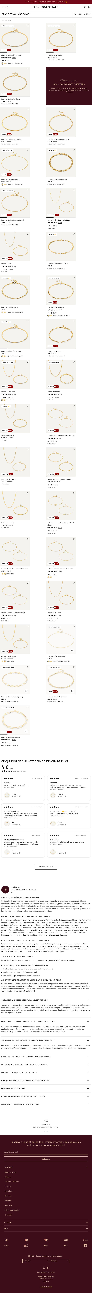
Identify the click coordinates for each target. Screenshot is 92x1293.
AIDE (6, 1228)
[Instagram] (44, 1268)
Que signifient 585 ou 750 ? (13, 1088)
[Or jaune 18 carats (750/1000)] (5, 64)
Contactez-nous (46, 1286)
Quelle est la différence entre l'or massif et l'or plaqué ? (27, 1021)
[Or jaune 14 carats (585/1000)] (2, 64)
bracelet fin (36, 975)
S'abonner (46, 1159)
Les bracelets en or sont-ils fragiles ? (19, 1072)
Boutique (8, 1167)
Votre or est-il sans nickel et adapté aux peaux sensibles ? (28, 1040)
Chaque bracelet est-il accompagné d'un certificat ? (25, 1080)
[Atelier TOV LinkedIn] (23, 892)
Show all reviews (46, 867)
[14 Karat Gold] (2, 400)
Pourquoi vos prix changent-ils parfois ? (20, 1104)
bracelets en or (62, 988)
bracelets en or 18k (21, 988)
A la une (8, 1222)
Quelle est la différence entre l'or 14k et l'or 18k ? (24, 1000)
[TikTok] (48, 1267)
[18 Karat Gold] (5, 574)
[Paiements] (46, 1243)
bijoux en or (77, 988)
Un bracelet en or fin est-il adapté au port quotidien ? (26, 1057)
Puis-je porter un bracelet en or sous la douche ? (24, 1065)
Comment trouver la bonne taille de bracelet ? (23, 1096)
